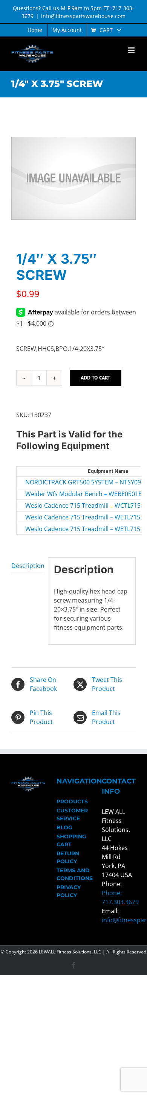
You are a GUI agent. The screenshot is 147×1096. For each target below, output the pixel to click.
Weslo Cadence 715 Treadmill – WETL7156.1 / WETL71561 (65, 529)
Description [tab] (27, 566)
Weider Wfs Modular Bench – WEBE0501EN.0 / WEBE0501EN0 (65, 494)
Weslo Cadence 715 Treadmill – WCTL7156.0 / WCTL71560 (65, 505)
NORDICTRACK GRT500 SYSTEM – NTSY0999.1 (65, 482)
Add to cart (95, 377)
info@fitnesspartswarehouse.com (83, 16)
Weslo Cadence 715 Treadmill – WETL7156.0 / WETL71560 (65, 517)
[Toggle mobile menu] (132, 50)
